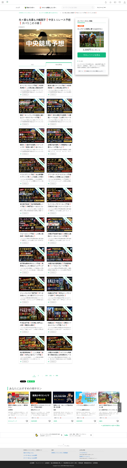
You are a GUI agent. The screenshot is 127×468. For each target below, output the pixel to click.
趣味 (101, 421)
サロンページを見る (91, 55)
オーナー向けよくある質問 (30, 458)
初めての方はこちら (29, 452)
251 (50, 375)
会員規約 (47, 463)
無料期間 (34, 421)
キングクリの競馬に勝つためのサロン (48, 12)
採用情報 (95, 463)
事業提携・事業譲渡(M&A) (85, 463)
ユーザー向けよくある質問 (30, 455)
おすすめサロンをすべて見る (111, 425)
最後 (57, 375)
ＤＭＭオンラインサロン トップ (27, 12)
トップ (18, 7)
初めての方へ (31, 7)
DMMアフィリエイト (84, 456)
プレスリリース (40, 463)
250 (46, 375)
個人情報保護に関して (56, 463)
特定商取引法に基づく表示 (70, 463)
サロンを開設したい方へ (49, 7)
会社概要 (32, 463)
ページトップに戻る (63, 446)
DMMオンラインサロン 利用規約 (60, 452)
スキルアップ (13, 421)
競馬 (55, 421)
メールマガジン (83, 452)
